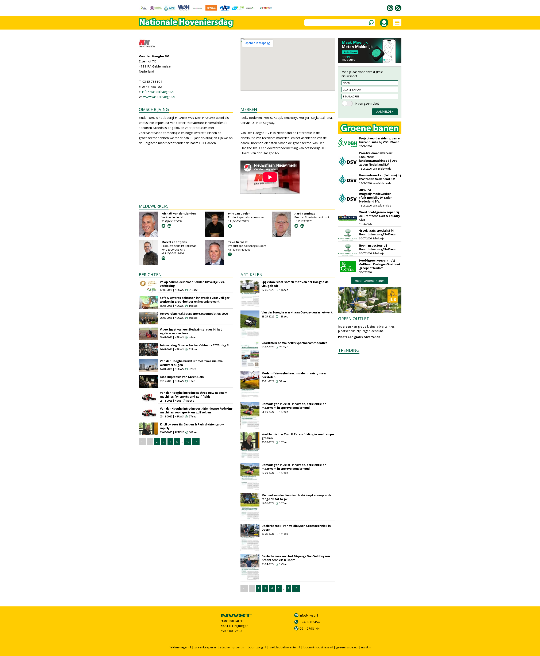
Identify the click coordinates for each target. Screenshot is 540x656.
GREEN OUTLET (353, 318)
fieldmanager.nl (180, 647)
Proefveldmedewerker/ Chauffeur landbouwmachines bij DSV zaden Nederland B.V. (378, 158)
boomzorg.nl (257, 647)
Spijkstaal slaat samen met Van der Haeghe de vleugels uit (295, 284)
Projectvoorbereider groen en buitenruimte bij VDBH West (380, 140)
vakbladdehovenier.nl (285, 647)
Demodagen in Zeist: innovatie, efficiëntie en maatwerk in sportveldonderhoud (294, 406)
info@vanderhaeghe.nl (158, 91)
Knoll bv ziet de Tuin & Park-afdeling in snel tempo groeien (298, 436)
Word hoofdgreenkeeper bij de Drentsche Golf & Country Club (379, 216)
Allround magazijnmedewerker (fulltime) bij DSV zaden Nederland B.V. (375, 195)
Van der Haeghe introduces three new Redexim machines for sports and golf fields (193, 394)
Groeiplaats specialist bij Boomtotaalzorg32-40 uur (377, 232)
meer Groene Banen (370, 280)
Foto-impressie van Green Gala (182, 377)
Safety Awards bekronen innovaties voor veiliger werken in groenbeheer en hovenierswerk (195, 300)
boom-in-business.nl (318, 647)
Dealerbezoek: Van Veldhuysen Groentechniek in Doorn (296, 528)
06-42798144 (310, 628)
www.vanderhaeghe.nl (159, 96)
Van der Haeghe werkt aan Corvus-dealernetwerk (297, 312)
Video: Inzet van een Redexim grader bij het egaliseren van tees (191, 331)
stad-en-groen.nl (232, 647)
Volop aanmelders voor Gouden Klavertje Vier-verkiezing (192, 284)
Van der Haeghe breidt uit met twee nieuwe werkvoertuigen (191, 363)
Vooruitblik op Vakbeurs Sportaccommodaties (294, 343)
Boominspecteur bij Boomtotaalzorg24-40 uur (377, 247)
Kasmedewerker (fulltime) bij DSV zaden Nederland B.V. (380, 177)
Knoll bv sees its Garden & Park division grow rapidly (192, 426)
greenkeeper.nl (205, 647)
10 (187, 442)
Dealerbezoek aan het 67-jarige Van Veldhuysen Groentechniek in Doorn (296, 558)
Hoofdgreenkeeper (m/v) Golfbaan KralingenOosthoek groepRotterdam (380, 264)
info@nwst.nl (309, 615)
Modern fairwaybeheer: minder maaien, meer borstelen (294, 375)
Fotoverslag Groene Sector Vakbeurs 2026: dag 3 (194, 345)
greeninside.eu (347, 647)
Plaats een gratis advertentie (359, 337)
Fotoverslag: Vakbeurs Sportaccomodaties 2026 (194, 314)
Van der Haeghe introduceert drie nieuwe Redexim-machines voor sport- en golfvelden (196, 410)
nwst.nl (366, 647)
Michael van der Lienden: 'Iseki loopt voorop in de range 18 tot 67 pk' (296, 497)
